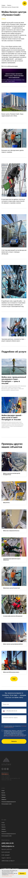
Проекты (9, 5)
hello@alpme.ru (5, 774)
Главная (3, 5)
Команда (3, 797)
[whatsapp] (3, 769)
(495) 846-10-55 (8, 843)
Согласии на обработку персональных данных (15, 736)
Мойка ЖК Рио (6, 502)
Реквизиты (4, 799)
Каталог (3, 792)
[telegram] (8, 769)
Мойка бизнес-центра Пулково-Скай (11, 588)
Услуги (3, 790)
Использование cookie (7, 803)
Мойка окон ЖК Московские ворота (11, 672)
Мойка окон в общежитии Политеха (11, 530)
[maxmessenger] (5, 769)
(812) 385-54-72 (5, 772)
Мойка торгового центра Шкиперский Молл (13, 644)
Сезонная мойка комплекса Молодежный (12, 616)
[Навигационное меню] (24, 3)
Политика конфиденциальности (9, 801)
